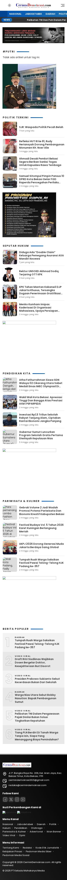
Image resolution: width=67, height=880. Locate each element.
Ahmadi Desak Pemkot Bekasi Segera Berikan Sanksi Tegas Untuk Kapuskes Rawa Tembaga (40, 162)
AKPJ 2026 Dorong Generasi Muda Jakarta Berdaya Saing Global (41, 545)
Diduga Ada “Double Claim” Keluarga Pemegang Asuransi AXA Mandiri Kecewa (41, 255)
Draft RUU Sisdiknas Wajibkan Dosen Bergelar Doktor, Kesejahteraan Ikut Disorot (34, 662)
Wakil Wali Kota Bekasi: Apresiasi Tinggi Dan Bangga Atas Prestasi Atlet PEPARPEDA (40, 400)
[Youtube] (23, 799)
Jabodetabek (33, 14)
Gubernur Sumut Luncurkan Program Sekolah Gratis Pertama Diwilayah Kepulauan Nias (41, 435)
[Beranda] (4, 14)
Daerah (50, 14)
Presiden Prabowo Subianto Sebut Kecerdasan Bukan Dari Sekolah (37, 680)
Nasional (15, 14)
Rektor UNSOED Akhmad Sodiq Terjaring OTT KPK (39, 272)
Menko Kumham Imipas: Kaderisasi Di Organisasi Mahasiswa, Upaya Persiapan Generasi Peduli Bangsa (38, 309)
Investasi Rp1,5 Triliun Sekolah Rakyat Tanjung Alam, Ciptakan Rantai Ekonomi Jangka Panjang (40, 418)
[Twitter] (11, 799)
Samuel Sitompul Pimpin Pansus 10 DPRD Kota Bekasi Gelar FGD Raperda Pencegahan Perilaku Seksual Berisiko (41, 181)
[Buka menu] (61, 6)
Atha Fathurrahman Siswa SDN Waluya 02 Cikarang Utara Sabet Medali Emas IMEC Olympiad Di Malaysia (40, 384)
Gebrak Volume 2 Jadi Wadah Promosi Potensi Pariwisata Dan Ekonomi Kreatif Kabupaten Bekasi (41, 511)
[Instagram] (17, 799)
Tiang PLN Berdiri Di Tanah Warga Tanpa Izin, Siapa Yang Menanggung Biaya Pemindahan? (37, 736)
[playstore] (24, 812)
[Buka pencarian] (4, 5)
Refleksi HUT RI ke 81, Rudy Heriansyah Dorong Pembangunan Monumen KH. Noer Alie (41, 144)
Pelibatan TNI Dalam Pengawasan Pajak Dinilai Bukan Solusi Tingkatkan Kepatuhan (37, 717)
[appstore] (9, 812)
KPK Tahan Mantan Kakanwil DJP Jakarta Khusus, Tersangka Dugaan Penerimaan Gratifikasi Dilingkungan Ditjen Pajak (40, 292)
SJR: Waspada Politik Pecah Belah (41, 127)
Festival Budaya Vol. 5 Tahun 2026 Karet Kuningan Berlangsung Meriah (41, 528)
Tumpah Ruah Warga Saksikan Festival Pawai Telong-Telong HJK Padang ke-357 (41, 563)
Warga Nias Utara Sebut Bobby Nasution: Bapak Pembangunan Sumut (35, 698)
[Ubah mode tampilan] (9, 5)
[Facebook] (5, 799)
